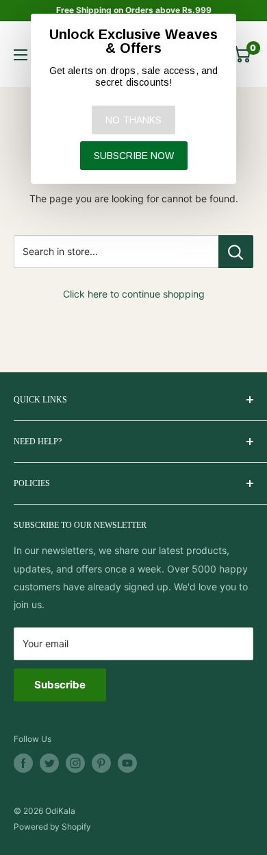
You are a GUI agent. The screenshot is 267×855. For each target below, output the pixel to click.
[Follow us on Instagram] (75, 763)
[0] (242, 54)
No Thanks (133, 120)
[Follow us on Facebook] (23, 763)
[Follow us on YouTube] (127, 763)
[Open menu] (20, 54)
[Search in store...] (235, 251)
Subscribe (60, 684)
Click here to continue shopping (134, 294)
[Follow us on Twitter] (49, 763)
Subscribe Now (134, 155)
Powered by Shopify (52, 826)
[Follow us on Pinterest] (101, 763)
